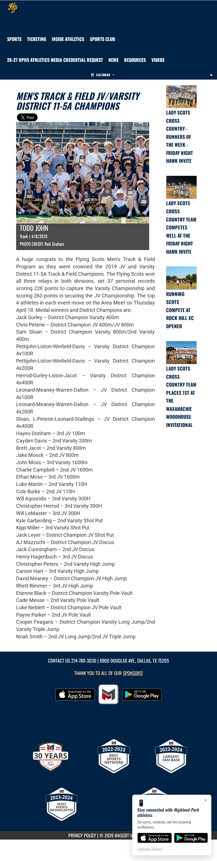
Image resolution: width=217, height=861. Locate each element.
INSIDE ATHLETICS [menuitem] (68, 39)
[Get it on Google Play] (191, 838)
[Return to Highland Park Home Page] (12, 7)
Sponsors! (133, 672)
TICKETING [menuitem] (36, 39)
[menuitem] (102, 39)
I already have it (149, 849)
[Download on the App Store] (154, 838)
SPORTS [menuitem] (14, 39)
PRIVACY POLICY (82, 835)
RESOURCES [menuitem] (135, 59)
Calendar (103, 75)
